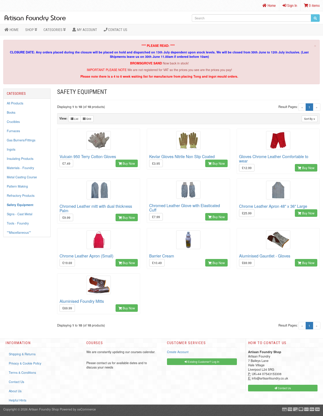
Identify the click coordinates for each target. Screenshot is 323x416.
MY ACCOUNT (86, 29)
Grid (88, 118)
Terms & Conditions (22, 372)
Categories (53, 29)
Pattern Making (17, 186)
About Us (15, 391)
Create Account (178, 352)
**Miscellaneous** (19, 232)
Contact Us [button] (284, 388)
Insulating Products (20, 158)
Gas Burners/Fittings (21, 140)
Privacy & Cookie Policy (25, 363)
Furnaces (13, 131)
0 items (314, 5)
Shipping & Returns (22, 354)
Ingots (11, 149)
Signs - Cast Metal (19, 214)
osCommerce (86, 409)
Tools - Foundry (18, 223)
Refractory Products (20, 195)
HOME (14, 29)
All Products (15, 103)
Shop (30, 29)
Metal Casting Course (22, 177)
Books (11, 112)
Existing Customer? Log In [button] (203, 361)
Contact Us (117, 29)
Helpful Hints (17, 400)
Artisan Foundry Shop (44, 409)
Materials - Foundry (20, 168)
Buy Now (128, 163)
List (75, 118)
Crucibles (13, 121)
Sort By (308, 118)
